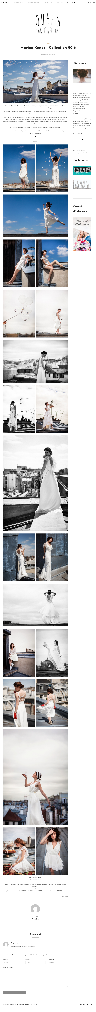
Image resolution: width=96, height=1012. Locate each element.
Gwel (40, 877)
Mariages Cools (18, 3)
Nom (5, 959)
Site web (51, 959)
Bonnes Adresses (33, 3)
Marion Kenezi (14, 108)
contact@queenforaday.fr (81, 153)
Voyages (60, 3)
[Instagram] (8, 2)
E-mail (28, 959)
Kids (52, 3)
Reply (64, 943)
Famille (45, 3)
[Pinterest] (6, 2)
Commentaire (9, 967)
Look (48, 43)
